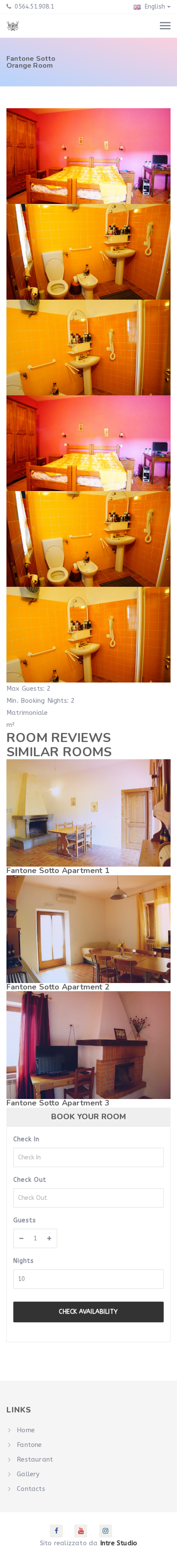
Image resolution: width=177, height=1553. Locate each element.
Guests (24, 1220)
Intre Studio (118, 1543)
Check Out (29, 1180)
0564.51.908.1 (33, 6)
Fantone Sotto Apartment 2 (58, 987)
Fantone (29, 1445)
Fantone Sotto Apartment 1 (58, 870)
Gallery (28, 1474)
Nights (23, 1261)
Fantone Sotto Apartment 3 (58, 1103)
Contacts (31, 1489)
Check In (26, 1139)
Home (26, 1430)
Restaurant (35, 1459)
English (154, 6)
